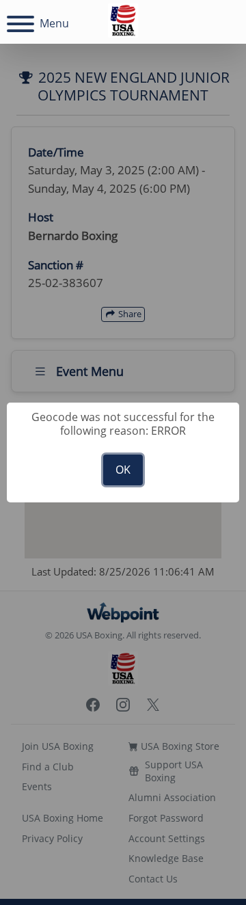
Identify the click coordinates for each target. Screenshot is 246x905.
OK (123, 469)
